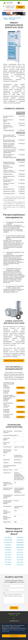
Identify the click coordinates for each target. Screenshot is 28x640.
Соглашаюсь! (14, 635)
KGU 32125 (12, 19)
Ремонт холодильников (15, 17)
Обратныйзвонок (20, 7)
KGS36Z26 (8, 545)
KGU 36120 (20, 559)
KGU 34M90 (20, 557)
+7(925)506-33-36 (10, 6)
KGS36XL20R (8, 542)
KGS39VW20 (20, 545)
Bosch (6, 19)
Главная (5, 17)
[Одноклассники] (14, 615)
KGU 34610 (8, 557)
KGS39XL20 (8, 547)
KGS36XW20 (20, 542)
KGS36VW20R (8, 540)
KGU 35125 (8, 559)
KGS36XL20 (20, 540)
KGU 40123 (20, 564)
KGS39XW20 (20, 547)
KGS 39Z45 (8, 537)
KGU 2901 (20, 550)
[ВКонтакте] (11, 615)
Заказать (20, 387)
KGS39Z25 (8, 550)
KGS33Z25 (20, 537)
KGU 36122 (20, 562)
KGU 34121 (20, 552)
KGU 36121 (8, 562)
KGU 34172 (8, 554)
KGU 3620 (8, 564)
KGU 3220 (8, 552)
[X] (17, 615)
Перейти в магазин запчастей (14, 360)
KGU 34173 (20, 554)
